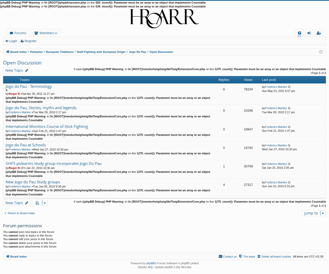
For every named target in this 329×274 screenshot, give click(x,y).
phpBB (150, 263)
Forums (20, 33)
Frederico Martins (276, 86)
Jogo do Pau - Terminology (29, 86)
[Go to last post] (289, 87)
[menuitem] (300, 33)
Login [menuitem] (310, 34)
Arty (150, 267)
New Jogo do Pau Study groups (33, 181)
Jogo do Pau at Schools (26, 145)
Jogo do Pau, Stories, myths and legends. (41, 107)
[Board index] (164, 19)
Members (47, 33)
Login (13, 41)
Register (30, 41)
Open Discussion (22, 62)
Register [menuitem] (320, 34)
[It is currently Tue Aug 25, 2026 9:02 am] (321, 51)
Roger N (14, 93)
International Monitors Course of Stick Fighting (47, 126)
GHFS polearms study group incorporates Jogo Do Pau (54, 163)
